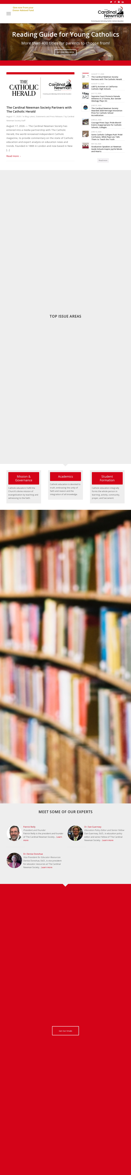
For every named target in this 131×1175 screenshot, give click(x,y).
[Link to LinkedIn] (123, 2)
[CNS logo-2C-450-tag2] (107, 13)
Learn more (46, 867)
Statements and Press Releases (49, 116)
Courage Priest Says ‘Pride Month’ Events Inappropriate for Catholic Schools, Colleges (106, 125)
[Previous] (2, 42)
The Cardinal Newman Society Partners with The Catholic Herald (39, 109)
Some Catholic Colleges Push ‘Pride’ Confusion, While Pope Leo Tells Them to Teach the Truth (107, 137)
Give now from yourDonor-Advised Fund (23, 9)
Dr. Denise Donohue (33, 854)
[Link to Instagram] (119, 2)
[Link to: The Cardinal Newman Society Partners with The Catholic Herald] (85, 76)
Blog (27, 116)
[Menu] (9, 13)
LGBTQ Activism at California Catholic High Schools (104, 87)
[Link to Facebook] (115, 2)
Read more (12, 156)
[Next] (129, 42)
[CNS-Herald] (40, 87)
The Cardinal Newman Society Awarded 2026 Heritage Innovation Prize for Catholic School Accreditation (106, 112)
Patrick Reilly (29, 827)
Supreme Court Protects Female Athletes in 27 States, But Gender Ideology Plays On (106, 98)
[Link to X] (111, 2)
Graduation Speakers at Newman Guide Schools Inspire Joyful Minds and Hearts (106, 149)
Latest (32, 116)
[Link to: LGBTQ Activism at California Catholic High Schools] (85, 86)
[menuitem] (9, 13)
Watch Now (65, 58)
